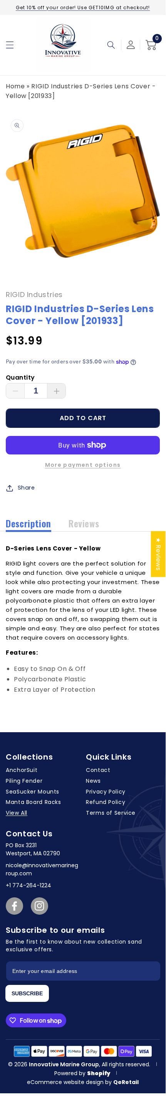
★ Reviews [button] (158, 554)
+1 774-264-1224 (28, 885)
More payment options (83, 465)
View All (16, 813)
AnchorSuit (21, 770)
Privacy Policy (106, 791)
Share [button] (26, 487)
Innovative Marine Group (64, 1064)
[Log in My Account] (130, 45)
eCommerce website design (66, 1082)
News (93, 781)
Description (28, 523)
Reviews (84, 523)
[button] (9, 45)
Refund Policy (105, 802)
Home (15, 86)
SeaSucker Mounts (32, 791)
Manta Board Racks (33, 802)
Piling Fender (24, 781)
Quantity (20, 377)
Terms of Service (111, 813)
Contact (98, 770)
